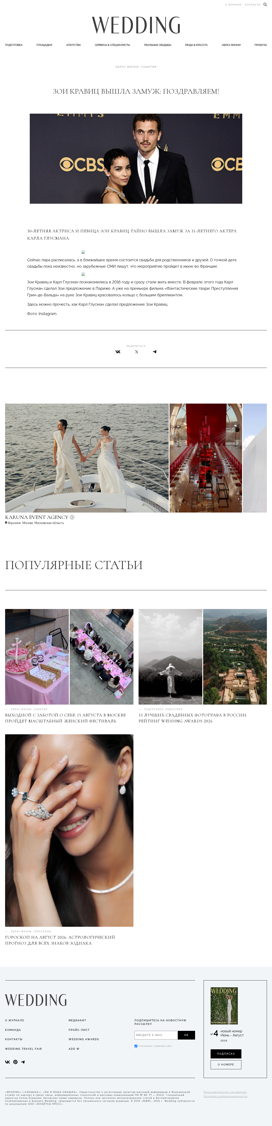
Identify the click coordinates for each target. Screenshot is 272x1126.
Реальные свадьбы (157, 45)
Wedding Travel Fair (23, 1048)
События (149, 66)
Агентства (73, 45)
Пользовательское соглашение (225, 1092)
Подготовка (14, 45)
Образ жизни (231, 45)
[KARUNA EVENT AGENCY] (73, 519)
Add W (74, 1048)
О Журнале (14, 1020)
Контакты (253, 5)
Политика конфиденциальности (226, 1096)
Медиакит (77, 1020)
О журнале (233, 5)
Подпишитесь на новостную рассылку (161, 1022)
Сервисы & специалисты (112, 45)
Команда (13, 1030)
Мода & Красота (196, 45)
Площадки (44, 45)
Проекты (261, 45)
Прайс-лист (79, 1030)
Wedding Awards (84, 1039)
